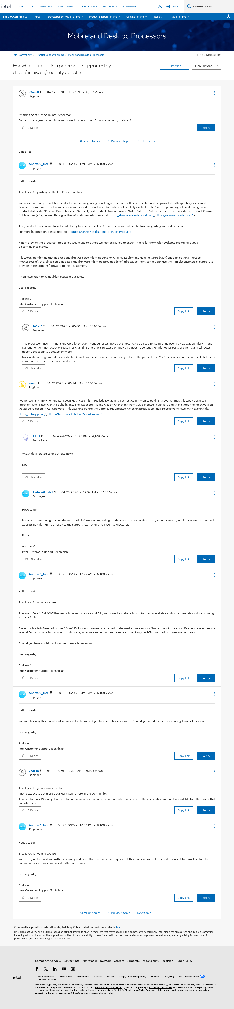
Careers (119, 961)
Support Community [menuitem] (15, 16)
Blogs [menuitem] (156, 16)
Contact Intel (71, 961)
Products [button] (26, 6)
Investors (105, 961)
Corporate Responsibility (143, 961)
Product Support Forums (50, 54)
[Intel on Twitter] (46, 969)
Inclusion (167, 961)
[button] (214, 93)
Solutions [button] (66, 6)
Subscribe (174, 66)
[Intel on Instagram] (73, 969)
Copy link (184, 311)
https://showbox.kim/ (88, 414)
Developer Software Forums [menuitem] (64, 16)
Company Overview (48, 961)
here (118, 927)
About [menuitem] (38, 16)
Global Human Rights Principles (140, 990)
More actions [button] (203, 66)
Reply (206, 127)
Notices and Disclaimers (160, 987)
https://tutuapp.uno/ (32, 414)
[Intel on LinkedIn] (55, 969)
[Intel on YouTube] (64, 969)
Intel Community (22, 54)
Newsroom (90, 961)
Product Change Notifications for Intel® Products (99, 231)
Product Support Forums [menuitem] (103, 16)
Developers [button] (88, 6)
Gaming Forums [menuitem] (135, 16)
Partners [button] (110, 6)
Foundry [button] (130, 6)
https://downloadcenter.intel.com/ (132, 215)
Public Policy (184, 961)
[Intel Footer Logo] (17, 977)
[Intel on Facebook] (37, 969)
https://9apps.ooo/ (60, 414)
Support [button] (45, 6)
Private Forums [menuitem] (177, 16)
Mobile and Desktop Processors (86, 54)
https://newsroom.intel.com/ (174, 215)
